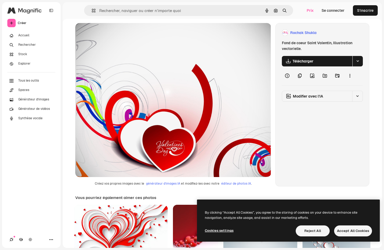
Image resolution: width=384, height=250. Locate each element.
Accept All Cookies (353, 231)
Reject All (312, 231)
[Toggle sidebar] (51, 10)
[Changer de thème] (30, 239)
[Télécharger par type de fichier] (357, 61)
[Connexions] (11, 239)
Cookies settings (219, 230)
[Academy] (21, 239)
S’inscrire (365, 10)
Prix (310, 10)
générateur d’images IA (163, 183)
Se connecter (333, 10)
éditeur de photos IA (236, 183)
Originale (109, 32)
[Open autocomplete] (91, 11)
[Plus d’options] (350, 76)
